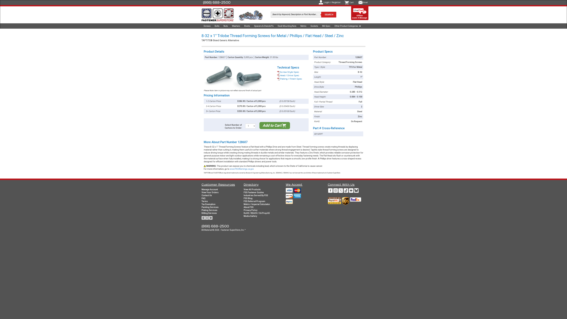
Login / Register (332, 2)
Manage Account (210, 189)
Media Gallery (250, 216)
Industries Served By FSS (256, 195)
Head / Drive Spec (289, 75)
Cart (352, 2)
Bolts (217, 26)
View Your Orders (210, 192)
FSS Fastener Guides (254, 192)
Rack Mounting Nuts (287, 26)
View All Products (252, 189)
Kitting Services (209, 213)
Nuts (226, 26)
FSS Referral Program (254, 201)
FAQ (203, 198)
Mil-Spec (326, 26)
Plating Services (209, 210)
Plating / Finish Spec (291, 79)
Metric (303, 26)
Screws (207, 26)
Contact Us (207, 195)
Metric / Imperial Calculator (257, 204)
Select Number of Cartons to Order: (233, 126)
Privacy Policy (250, 210)
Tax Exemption (208, 204)
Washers (236, 26)
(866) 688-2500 (216, 2)
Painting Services (210, 207)
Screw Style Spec (289, 72)
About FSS (249, 207)
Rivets (247, 26)
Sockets (314, 26)
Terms (205, 201)
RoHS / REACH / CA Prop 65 (257, 213)
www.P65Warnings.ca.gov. (242, 169)
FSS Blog (248, 198)
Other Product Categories (346, 26)
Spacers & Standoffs (264, 26)
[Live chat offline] (360, 13)
